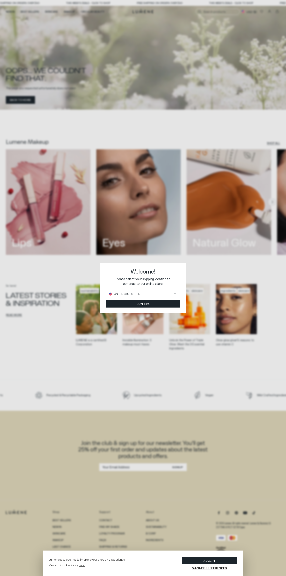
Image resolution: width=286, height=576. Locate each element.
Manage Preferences (209, 568)
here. (82, 565)
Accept (210, 560)
